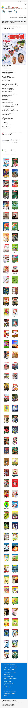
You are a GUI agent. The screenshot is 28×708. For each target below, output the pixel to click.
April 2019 (6, 390)
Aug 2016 (6, 562)
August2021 (6, 241)
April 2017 (6, 519)
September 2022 (15, 166)
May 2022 (15, 188)
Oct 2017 (6, 487)
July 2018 (15, 433)
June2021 (6, 252)
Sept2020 (15, 294)
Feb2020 (6, 337)
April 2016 (6, 583)
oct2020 (6, 294)
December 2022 (6, 154)
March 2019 (15, 390)
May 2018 (15, 444)
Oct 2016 (6, 551)
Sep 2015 (15, 615)
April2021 (6, 262)
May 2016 (15, 572)
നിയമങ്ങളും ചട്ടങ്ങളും (9, 683)
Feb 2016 (6, 594)
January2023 (15, 142)
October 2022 (6, 166)
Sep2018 (15, 422)
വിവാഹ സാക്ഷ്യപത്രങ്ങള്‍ (9, 669)
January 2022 (15, 209)
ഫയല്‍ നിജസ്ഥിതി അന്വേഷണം (11, 666)
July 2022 (15, 177)
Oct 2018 (6, 422)
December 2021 (6, 220)
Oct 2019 (6, 358)
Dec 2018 (6, 412)
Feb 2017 (6, 530)
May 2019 (15, 380)
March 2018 (15, 455)
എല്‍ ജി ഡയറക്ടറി (8, 690)
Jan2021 (15, 273)
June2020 (6, 316)
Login (25, 1)
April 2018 (6, 455)
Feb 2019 (6, 401)
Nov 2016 (15, 540)
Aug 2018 (6, 433)
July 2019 (15, 369)
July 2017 (15, 497)
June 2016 (6, 572)
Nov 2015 (15, 604)
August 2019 (6, 369)
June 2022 (6, 188)
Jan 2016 (15, 594)
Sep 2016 (15, 551)
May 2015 (15, 636)
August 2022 (6, 177)
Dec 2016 (6, 540)
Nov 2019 (15, 348)
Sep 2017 (15, 487)
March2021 (15, 262)
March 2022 (15, 198)
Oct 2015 (6, 615)
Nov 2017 (15, 476)
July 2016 (15, 562)
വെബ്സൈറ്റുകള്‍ (8, 687)
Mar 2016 (15, 583)
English (19, 1)
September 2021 (15, 230)
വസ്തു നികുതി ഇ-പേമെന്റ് (10, 668)
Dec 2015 (6, 604)
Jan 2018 (15, 465)
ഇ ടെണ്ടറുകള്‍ (7, 674)
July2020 (15, 305)
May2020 (15, 316)
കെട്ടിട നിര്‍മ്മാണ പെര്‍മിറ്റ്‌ (10, 672)
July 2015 (15, 626)
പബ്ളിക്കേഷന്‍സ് (16, 21)
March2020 (15, 326)
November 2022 (15, 154)
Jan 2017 (15, 530)
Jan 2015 (15, 658)
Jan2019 (15, 401)
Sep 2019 (15, 358)
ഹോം (3, 21)
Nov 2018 (15, 412)
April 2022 (6, 198)
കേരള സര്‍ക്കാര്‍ (7, 681)
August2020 (6, 305)
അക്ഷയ (6, 695)
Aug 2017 (6, 497)
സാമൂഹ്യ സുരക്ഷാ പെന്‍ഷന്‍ (10, 678)
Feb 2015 (6, 658)
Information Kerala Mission (8, 704)
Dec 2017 (6, 476)
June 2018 (6, 444)
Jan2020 (15, 337)
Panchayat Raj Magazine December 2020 (12, 133)
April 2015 (6, 647)
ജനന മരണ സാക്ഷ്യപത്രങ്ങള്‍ (10, 664)
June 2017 (6, 508)
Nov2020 (15, 284)
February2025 (6, 142)
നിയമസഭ (6, 685)
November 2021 (15, 220)
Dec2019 (6, 348)
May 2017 (15, 508)
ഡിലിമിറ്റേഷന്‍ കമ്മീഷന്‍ (9, 693)
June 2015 (6, 636)
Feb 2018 (6, 465)
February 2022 (6, 209)
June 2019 (6, 380)
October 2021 (6, 230)
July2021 (15, 241)
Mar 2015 (15, 647)
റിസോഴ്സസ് (8, 21)
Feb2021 (6, 273)
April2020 (6, 326)
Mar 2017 (15, 519)
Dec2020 (6, 284)
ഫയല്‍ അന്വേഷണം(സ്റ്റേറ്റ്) (10, 691)
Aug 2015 (6, 626)
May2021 (15, 252)
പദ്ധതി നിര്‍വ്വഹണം (8, 676)
